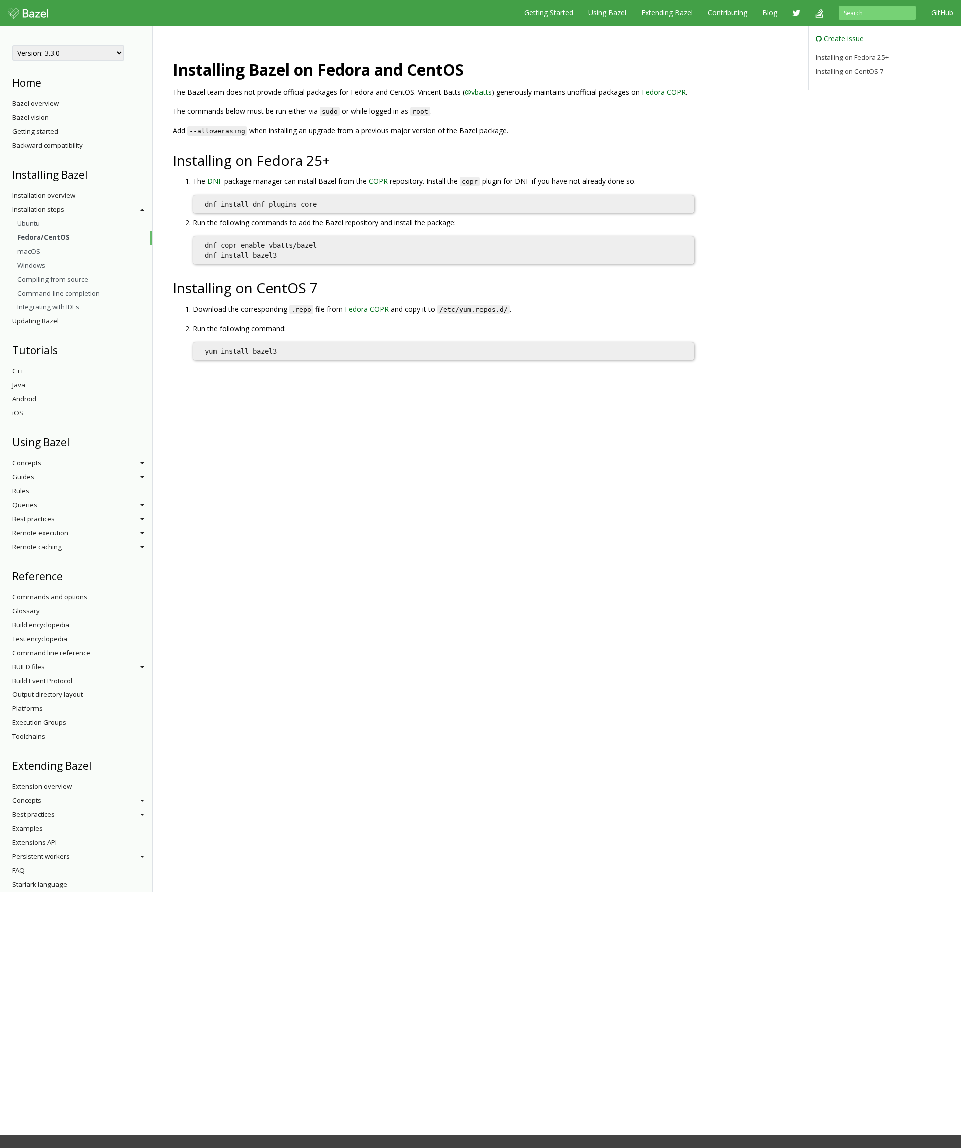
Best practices (33, 518)
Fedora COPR (664, 92)
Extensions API (34, 842)
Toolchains (28, 736)
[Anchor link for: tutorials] (63, 349)
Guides (23, 476)
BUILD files (28, 666)
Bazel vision (30, 117)
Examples (27, 828)
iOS (17, 412)
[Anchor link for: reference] (68, 575)
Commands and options (49, 596)
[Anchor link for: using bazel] (75, 441)
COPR (378, 181)
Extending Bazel (667, 12)
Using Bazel (607, 12)
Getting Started (548, 12)
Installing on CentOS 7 (850, 71)
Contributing (727, 12)
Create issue (843, 38)
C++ (18, 370)
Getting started (35, 131)
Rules (20, 490)
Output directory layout (47, 694)
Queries (24, 504)
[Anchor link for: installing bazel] (93, 174)
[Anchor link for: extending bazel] (97, 765)
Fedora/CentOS (43, 237)
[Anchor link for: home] (46, 82)
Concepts (26, 462)
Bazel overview (35, 103)
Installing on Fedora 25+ (852, 57)
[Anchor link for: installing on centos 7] (325, 287)
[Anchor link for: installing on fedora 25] (337, 160)
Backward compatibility (47, 145)
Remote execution (40, 532)
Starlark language (39, 884)
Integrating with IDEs (48, 306)
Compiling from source (52, 279)
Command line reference (51, 652)
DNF (214, 181)
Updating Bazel (35, 320)
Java (18, 384)
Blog (769, 12)
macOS (28, 251)
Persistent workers (41, 856)
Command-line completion (58, 293)
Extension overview (42, 786)
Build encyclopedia (40, 624)
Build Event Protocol (42, 680)
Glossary (26, 610)
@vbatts (478, 92)
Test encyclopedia (39, 638)
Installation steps (38, 209)
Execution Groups (39, 722)
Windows (31, 265)
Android (24, 398)
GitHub (942, 12)
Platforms (27, 708)
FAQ (18, 870)
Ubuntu (28, 223)
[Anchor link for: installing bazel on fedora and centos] (472, 69)
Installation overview (43, 195)
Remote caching (37, 546)
